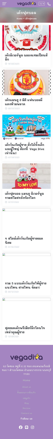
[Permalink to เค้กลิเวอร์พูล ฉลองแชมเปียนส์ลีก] (26, 37)
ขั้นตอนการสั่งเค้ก (26, 392)
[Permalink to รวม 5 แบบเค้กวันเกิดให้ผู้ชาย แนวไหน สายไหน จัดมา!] (26, 265)
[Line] (26, 427)
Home (19, 18)
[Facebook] (21, 427)
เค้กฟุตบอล (26, 12)
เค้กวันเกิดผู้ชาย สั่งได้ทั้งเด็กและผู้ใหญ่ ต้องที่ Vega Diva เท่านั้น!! (24, 149)
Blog (26, 403)
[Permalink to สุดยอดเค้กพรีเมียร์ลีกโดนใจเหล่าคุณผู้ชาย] (26, 310)
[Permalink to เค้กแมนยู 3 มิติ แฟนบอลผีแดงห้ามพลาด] (26, 82)
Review (26, 408)
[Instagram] (32, 427)
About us (26, 386)
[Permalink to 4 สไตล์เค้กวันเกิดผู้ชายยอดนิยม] (26, 220)
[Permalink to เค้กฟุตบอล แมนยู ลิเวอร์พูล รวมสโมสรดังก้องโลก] (26, 175)
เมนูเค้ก (26, 398)
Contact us (26, 413)
